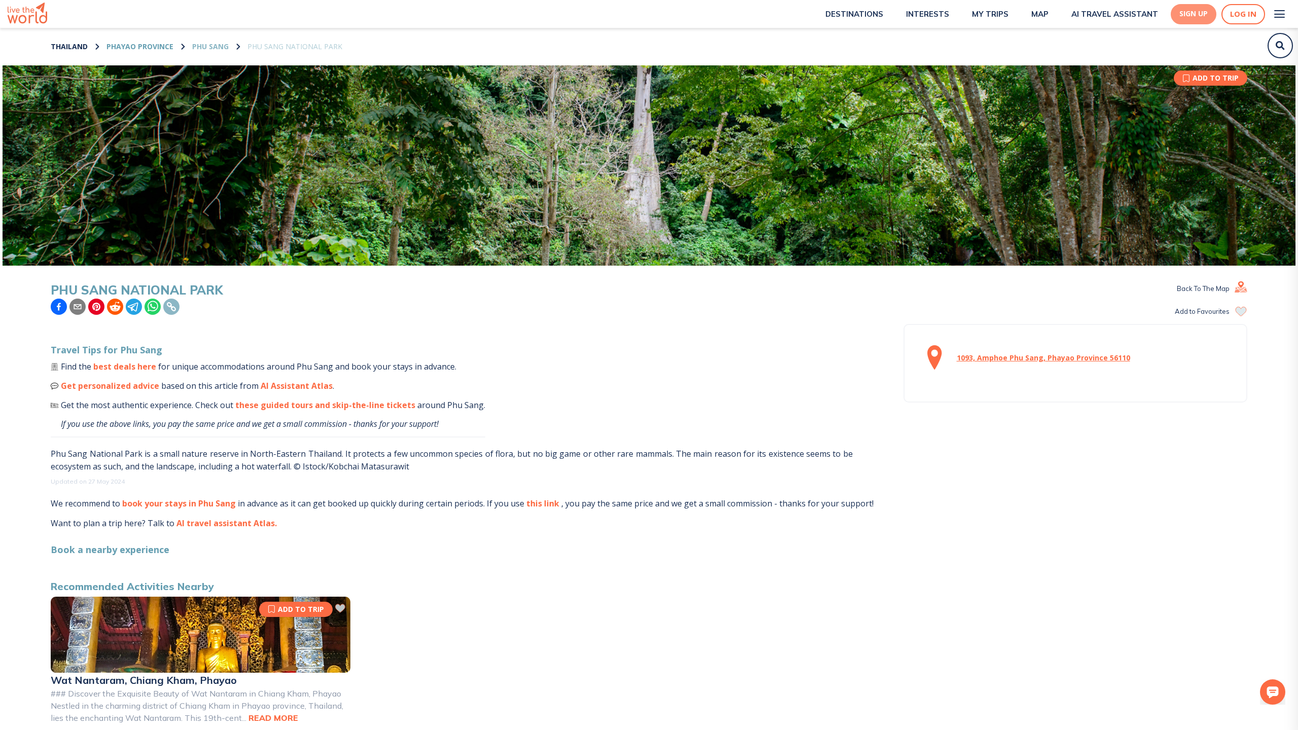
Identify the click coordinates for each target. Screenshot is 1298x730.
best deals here (124, 366)
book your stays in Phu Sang (179, 503)
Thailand (69, 46)
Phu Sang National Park (294, 46)
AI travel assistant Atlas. (226, 523)
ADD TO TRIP (1216, 78)
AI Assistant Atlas (297, 385)
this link (542, 503)
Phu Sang (210, 46)
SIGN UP (1193, 14)
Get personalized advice (110, 385)
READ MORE (273, 717)
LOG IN (1243, 14)
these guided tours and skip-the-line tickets (325, 405)
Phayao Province (139, 46)
